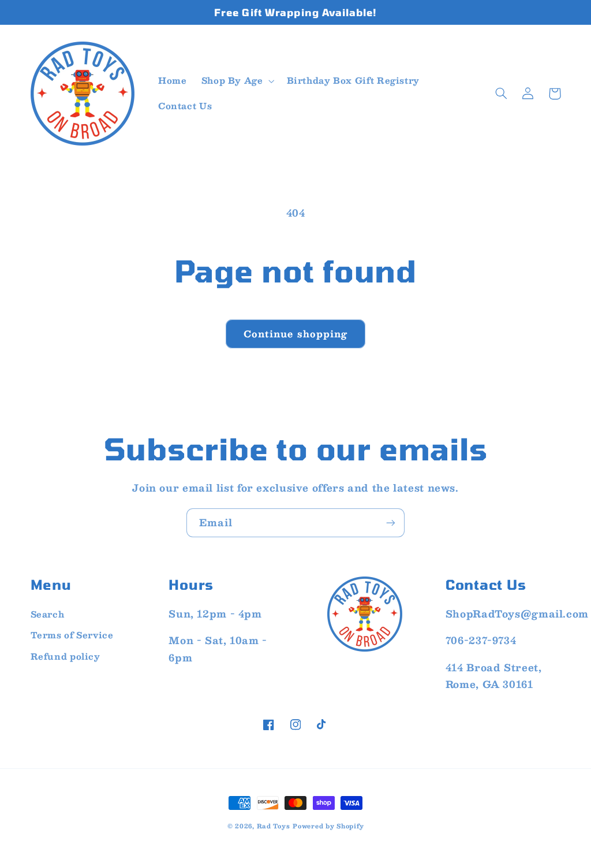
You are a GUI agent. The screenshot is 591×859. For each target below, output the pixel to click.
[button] (236, 81)
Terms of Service (72, 635)
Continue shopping (295, 333)
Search (48, 614)
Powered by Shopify (328, 826)
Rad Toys (273, 826)
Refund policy (65, 656)
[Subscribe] (390, 522)
